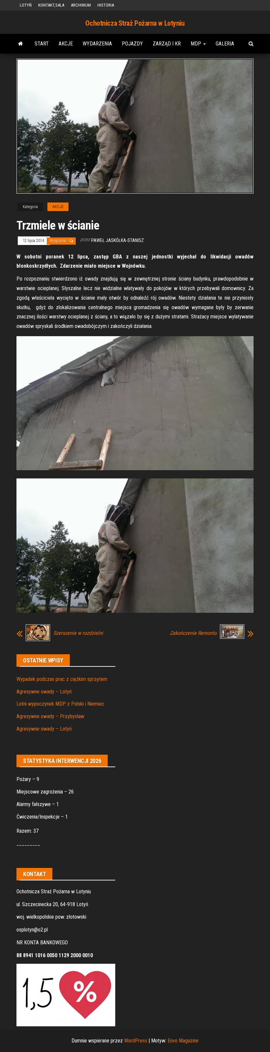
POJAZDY (132, 43)
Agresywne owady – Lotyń (44, 691)
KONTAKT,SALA (51, 5)
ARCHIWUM (81, 5)
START (42, 43)
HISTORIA (105, 5)
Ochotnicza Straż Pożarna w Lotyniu (134, 23)
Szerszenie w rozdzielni (78, 633)
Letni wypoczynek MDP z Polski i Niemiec (60, 704)
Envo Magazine (183, 1041)
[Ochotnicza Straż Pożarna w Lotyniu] (21, 44)
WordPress (135, 1041)
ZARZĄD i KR (167, 43)
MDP (196, 43)
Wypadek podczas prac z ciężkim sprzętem (61, 679)
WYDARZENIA (97, 43)
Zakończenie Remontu (193, 633)
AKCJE (66, 43)
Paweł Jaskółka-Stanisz (117, 240)
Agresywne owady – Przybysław (50, 716)
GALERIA (225, 43)
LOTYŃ (26, 5)
